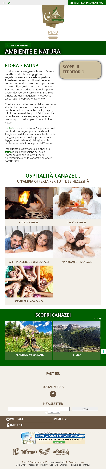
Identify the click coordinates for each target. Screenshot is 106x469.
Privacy (43, 465)
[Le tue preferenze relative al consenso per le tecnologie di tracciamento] (103, 351)
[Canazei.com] (53, 17)
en (9, 2)
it (4, 2)
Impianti (16, 425)
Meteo (62, 419)
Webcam (16, 419)
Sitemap (64, 465)
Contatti (53, 465)
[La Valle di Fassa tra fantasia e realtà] (53, 437)
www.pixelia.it (57, 462)
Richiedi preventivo (88, 2)
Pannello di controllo (80, 465)
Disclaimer (21, 465)
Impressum (33, 465)
